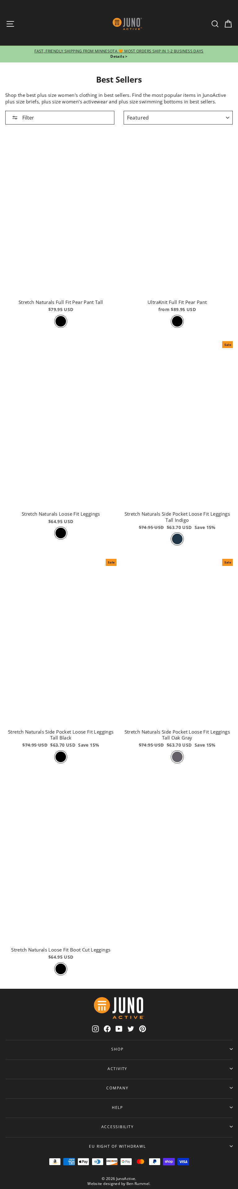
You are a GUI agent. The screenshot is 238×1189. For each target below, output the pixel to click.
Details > (118, 56)
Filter (27, 117)
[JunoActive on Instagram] (95, 1028)
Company (117, 1087)
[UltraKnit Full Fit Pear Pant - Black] (177, 321)
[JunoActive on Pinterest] (142, 1028)
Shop (117, 1049)
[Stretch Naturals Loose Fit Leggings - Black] (61, 533)
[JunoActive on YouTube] (119, 1028)
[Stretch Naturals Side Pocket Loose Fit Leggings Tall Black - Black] (61, 757)
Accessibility (117, 1126)
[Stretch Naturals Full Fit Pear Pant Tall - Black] (61, 321)
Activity (117, 1068)
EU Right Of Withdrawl (117, 1146)
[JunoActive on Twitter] (130, 1028)
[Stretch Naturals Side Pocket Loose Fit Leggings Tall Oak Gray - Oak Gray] (177, 757)
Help (117, 1107)
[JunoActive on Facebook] (107, 1028)
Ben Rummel (138, 1183)
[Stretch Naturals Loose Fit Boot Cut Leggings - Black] (61, 969)
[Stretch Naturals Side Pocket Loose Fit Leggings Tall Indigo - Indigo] (177, 539)
